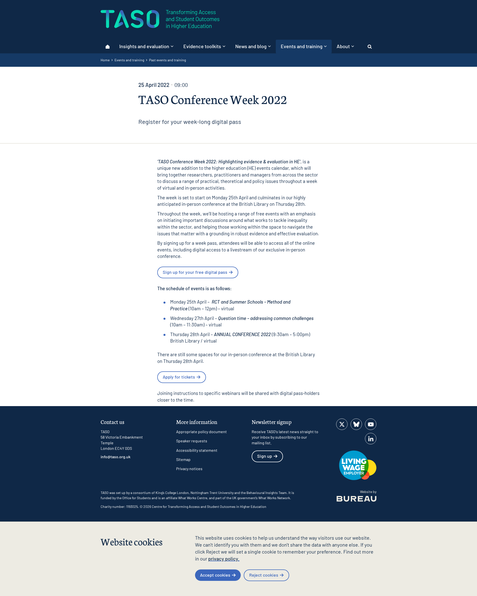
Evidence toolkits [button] (202, 46)
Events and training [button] (301, 46)
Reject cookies (263, 575)
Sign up (264, 456)
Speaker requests (191, 440)
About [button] (343, 46)
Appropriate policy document (201, 431)
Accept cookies (215, 575)
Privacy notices (189, 468)
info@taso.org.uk (115, 456)
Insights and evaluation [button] (144, 46)
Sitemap (183, 459)
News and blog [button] (251, 46)
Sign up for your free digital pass (195, 272)
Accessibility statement (196, 450)
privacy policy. (223, 558)
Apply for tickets (179, 377)
